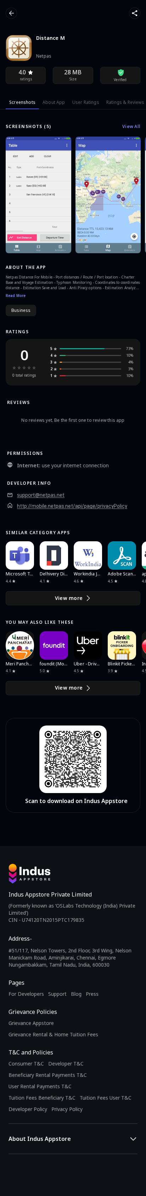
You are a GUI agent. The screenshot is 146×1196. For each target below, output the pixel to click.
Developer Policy (28, 1109)
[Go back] (11, 13)
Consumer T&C (26, 1063)
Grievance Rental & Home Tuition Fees (53, 1034)
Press (92, 993)
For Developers (26, 993)
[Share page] (134, 13)
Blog (76, 993)
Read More (16, 295)
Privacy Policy (67, 1109)
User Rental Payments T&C (40, 1086)
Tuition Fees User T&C (105, 1097)
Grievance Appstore (31, 1023)
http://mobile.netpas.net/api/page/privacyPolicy (72, 506)
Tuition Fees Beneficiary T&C (42, 1097)
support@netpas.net (40, 495)
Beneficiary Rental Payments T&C (48, 1075)
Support (57, 993)
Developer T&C (66, 1063)
